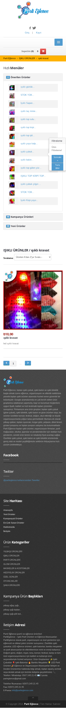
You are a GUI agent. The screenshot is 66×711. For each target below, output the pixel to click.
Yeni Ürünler (17, 226)
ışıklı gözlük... (28, 87)
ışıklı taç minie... (29, 111)
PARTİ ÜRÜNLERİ (11, 560)
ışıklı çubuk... (27, 151)
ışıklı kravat (43, 58)
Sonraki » (57, 159)
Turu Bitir (57, 166)
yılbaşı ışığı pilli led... (12, 614)
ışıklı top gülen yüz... (31, 168)
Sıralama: (8, 258)
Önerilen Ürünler (20, 77)
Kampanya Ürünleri (21, 216)
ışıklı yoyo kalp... (29, 143)
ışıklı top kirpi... (28, 127)
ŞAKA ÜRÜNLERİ (11, 585)
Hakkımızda (9, 527)
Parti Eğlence (9, 58)
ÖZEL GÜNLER (10, 577)
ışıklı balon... (27, 159)
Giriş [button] (27, 32)
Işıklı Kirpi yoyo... (29, 200)
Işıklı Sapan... (28, 103)
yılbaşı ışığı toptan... (12, 610)
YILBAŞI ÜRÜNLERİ (12, 551)
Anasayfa (8, 510)
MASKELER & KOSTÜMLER (16, 568)
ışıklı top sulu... (28, 119)
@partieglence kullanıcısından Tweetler (21, 480)
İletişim (6, 531)
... (21, 363)
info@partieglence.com (22, 690)
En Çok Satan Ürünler (13, 523)
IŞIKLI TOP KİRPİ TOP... (33, 176)
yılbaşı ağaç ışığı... (11, 605)
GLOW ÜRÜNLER (11, 564)
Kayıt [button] (38, 32)
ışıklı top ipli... (28, 135)
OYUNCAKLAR (10, 581)
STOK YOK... (27, 95)
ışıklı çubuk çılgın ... (31, 184)
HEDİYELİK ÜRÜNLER (14, 572)
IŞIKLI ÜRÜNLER (27, 58)
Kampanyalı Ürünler (13, 518)
